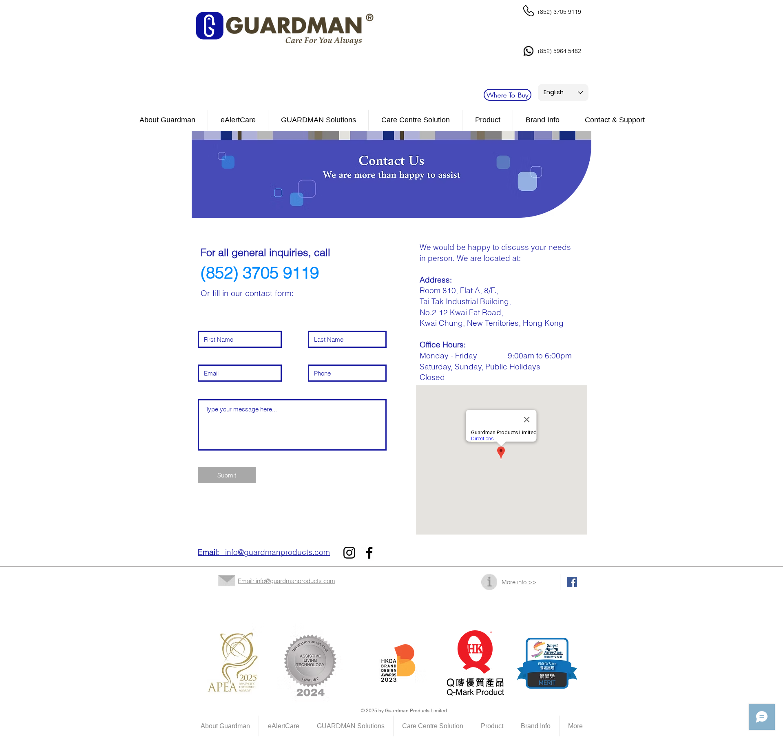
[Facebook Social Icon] (572, 582)
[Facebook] (369, 553)
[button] (415, 120)
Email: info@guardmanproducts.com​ (286, 581)
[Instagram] (349, 553)
